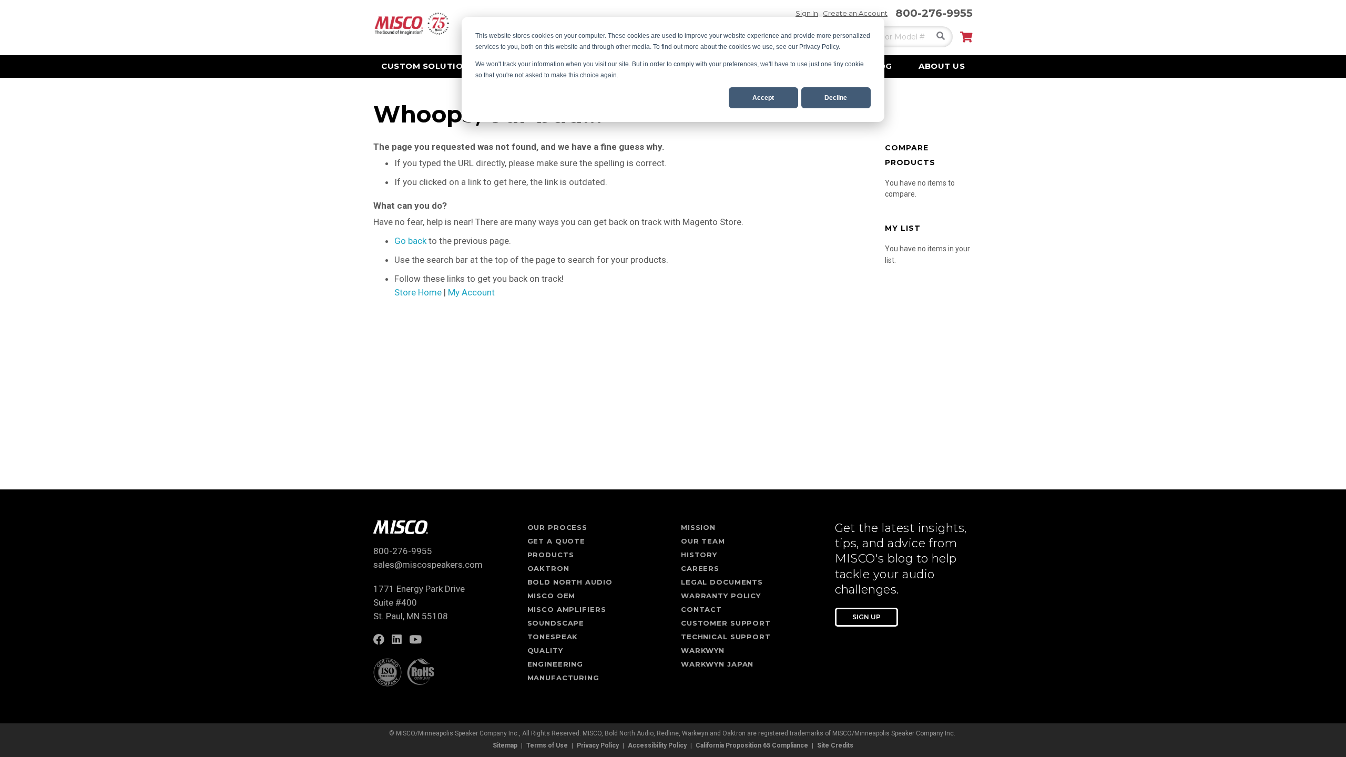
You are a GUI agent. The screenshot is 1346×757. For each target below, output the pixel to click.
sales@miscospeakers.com (428, 564)
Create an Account (855, 13)
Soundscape (556, 623)
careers (700, 568)
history (699, 554)
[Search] (940, 35)
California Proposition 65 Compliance (752, 745)
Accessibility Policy (657, 745)
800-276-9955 (934, 13)
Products (550, 554)
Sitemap (505, 745)
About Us (942, 66)
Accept (763, 97)
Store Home (418, 292)
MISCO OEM (551, 595)
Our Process (557, 527)
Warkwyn (703, 650)
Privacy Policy (598, 745)
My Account (471, 292)
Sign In (807, 13)
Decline (835, 97)
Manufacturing (563, 677)
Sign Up (866, 617)
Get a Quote (556, 541)
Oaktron (548, 568)
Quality (545, 650)
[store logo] (411, 23)
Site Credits (835, 745)
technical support (726, 636)
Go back (410, 241)
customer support (726, 623)
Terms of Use (547, 745)
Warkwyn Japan (717, 664)
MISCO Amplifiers (566, 609)
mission (698, 527)
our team (703, 541)
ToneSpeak (552, 636)
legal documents (722, 582)
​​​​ (381, 640)
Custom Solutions (428, 66)
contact (701, 609)
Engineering (555, 664)
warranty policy (721, 595)
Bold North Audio (570, 582)
